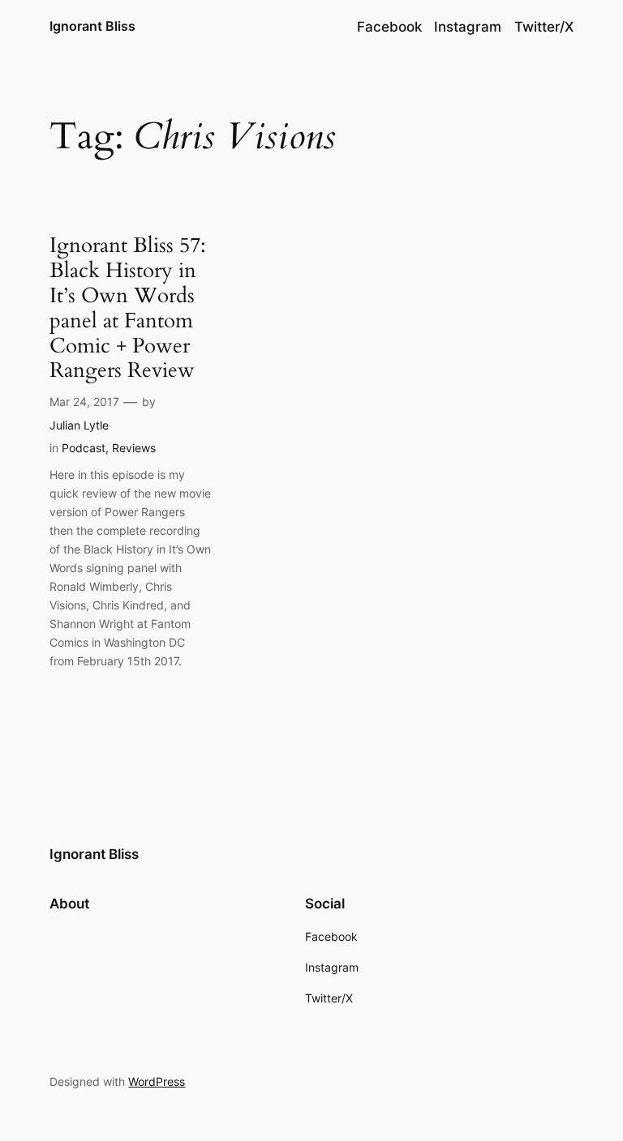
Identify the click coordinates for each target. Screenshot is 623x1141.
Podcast (83, 448)
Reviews (134, 448)
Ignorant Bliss (92, 26)
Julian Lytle (79, 425)
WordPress (156, 1081)
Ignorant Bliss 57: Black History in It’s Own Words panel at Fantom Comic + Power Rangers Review (127, 308)
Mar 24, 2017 (84, 401)
